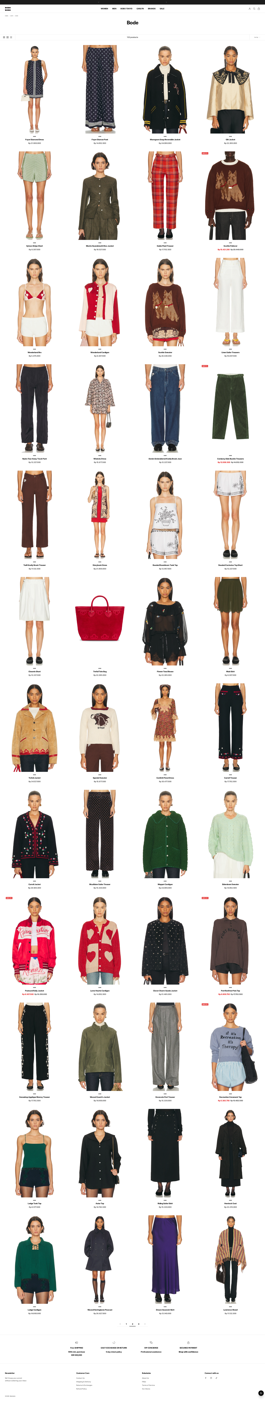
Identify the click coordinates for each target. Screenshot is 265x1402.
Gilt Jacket (230, 139)
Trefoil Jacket (34, 778)
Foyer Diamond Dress (34, 139)
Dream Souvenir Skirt (165, 1310)
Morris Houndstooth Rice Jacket (100, 246)
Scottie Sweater (165, 352)
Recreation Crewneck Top (230, 1097)
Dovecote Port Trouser (165, 1097)
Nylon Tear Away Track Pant (34, 459)
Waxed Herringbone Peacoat (99, 1310)
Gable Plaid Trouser (165, 246)
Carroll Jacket (34, 884)
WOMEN (104, 8)
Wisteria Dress (99, 459)
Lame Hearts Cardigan (99, 991)
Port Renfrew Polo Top (230, 991)
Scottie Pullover (230, 246)
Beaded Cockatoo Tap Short (230, 565)
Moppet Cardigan (165, 884)
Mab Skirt (230, 671)
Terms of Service (148, 1385)
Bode (16, 15)
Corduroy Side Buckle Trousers (230, 459)
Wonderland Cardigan (99, 352)
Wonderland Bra (34, 352)
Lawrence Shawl (230, 1310)
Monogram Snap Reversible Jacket (165, 139)
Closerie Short (34, 671)
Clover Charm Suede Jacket (165, 991)
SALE (162, 8)
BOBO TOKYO (126, 8)
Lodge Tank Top (34, 1203)
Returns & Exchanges (84, 1385)
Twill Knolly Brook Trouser (34, 565)
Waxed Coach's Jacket (100, 1097)
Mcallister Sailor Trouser (99, 884)
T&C (144, 2)
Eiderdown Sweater (230, 884)
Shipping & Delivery (83, 1382)
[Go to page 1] (120, 1324)
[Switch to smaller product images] (7, 37)
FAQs (144, 1382)
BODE (34, 136)
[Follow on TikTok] (216, 1378)
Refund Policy (81, 1389)
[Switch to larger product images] (4, 37)
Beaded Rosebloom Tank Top (165, 565)
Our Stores (146, 1389)
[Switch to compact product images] (11, 37)
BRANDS (152, 8)
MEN (114, 8)
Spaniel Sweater (100, 778)
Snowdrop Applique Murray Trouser (34, 1097)
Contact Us (80, 1378)
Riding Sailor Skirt (165, 1203)
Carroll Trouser (230, 778)
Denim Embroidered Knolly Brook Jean (165, 459)
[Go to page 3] (145, 1324)
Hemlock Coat (230, 1203)
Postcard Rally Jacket (34, 991)
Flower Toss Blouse (165, 671)
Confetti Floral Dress (165, 778)
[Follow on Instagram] (211, 1378)
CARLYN (140, 8)
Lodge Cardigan (34, 1310)
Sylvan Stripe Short (34, 246)
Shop (11, 15)
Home (6, 15)
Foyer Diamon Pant (100, 139)
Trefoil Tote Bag (100, 671)
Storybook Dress (100, 565)
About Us (145, 1378)
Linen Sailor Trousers (231, 352)
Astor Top (100, 1203)
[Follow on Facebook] (206, 1378)
